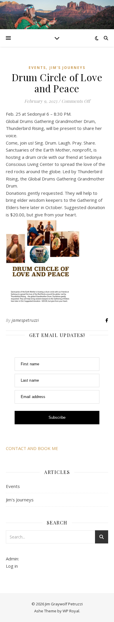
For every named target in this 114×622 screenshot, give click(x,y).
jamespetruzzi (25, 320)
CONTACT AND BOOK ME (32, 448)
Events (37, 67)
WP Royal (71, 611)
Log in (12, 566)
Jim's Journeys (67, 67)
